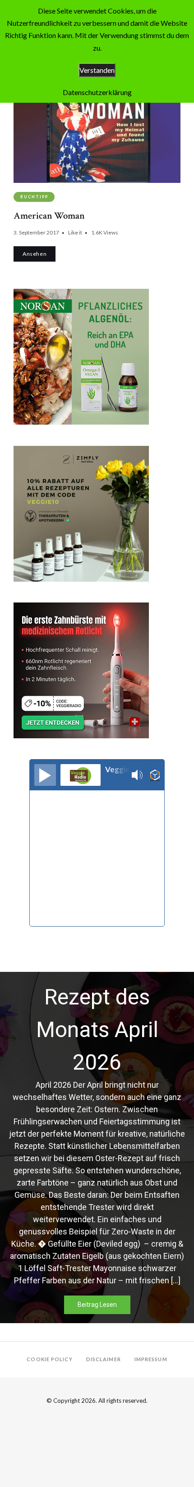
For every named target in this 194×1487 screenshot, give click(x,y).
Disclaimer (103, 1359)
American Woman (49, 216)
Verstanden (97, 70)
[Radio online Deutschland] (155, 775)
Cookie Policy (49, 1359)
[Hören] (45, 775)
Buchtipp (34, 196)
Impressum (150, 1359)
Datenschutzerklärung (97, 92)
